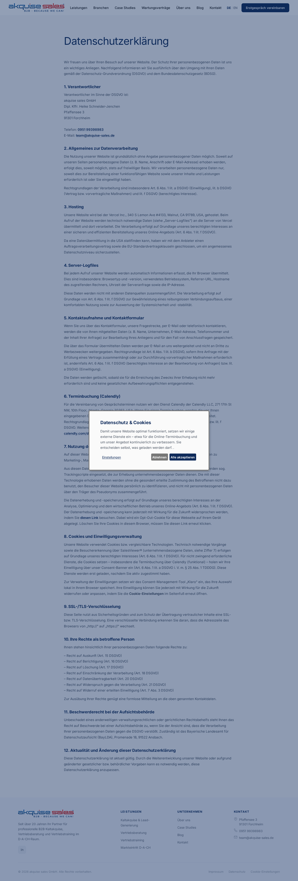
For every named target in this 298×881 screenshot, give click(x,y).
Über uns (183, 8)
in (22, 850)
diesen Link (89, 518)
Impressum (216, 871)
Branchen (101, 8)
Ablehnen (159, 457)
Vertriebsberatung (134, 833)
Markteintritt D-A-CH (136, 847)
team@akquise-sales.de (95, 135)
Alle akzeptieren (183, 457)
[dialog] (149, 440)
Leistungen (78, 8)
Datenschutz (237, 871)
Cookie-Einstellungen (265, 871)
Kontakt (215, 8)
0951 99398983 (91, 129)
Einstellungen (111, 457)
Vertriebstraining (132, 840)
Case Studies (125, 8)
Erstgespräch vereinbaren (265, 8)
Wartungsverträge (156, 8)
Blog (200, 8)
